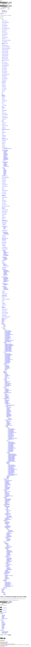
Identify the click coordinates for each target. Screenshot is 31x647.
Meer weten (3, 646)
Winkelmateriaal (6, 520)
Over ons (3, 617)
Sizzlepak (3, 625)
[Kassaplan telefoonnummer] (1, 607)
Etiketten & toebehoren (6, 504)
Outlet (4, 587)
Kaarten (5, 387)
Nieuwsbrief (3, 615)
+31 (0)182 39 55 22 (4, 607)
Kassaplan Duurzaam (4, 618)
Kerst (2, 622)
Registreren (3, 11)
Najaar (4, 329)
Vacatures (3, 616)
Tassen (3, 626)
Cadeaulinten (5, 379)
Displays (5, 541)
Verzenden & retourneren (5, 631)
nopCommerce (5, 643)
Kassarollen (5, 497)
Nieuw (4, 371)
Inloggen (6, 11)
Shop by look (5, 363)
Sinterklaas (5, 342)
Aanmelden (9, 635)
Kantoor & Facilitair (6, 573)
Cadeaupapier (5, 372)
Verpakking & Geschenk (7, 398)
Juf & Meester (4, 623)
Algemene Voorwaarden (5, 632)
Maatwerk (3, 627)
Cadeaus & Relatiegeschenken (7, 392)
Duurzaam (5, 580)
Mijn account (3, 10)
